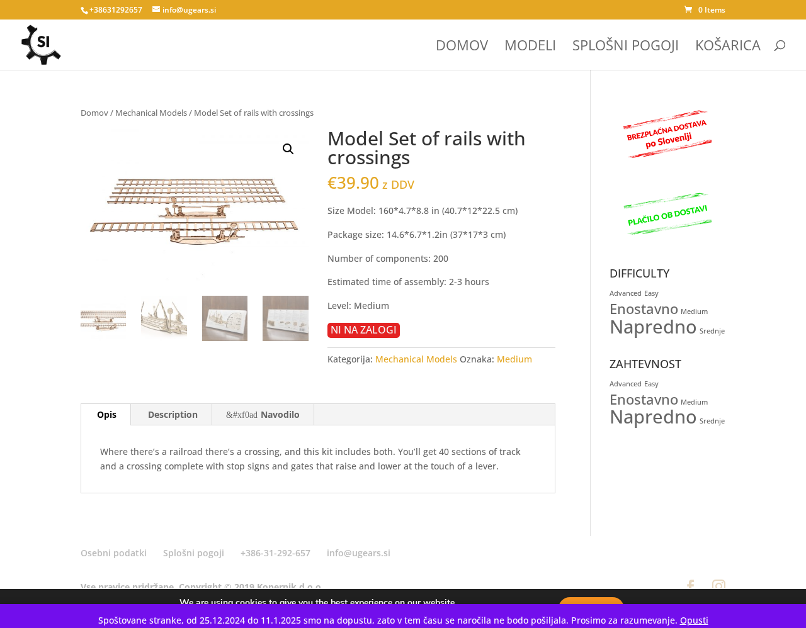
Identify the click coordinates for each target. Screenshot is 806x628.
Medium (514, 359)
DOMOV (462, 47)
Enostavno (644, 308)
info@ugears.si (358, 553)
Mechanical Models (151, 112)
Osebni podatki (114, 553)
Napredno (653, 326)
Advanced (626, 293)
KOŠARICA (728, 47)
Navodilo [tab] (280, 414)
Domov (94, 112)
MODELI (530, 47)
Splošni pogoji (193, 553)
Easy (651, 293)
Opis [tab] (106, 414)
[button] (288, 149)
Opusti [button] (694, 620)
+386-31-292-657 (275, 553)
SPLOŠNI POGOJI (625, 47)
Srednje (712, 331)
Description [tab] (173, 414)
